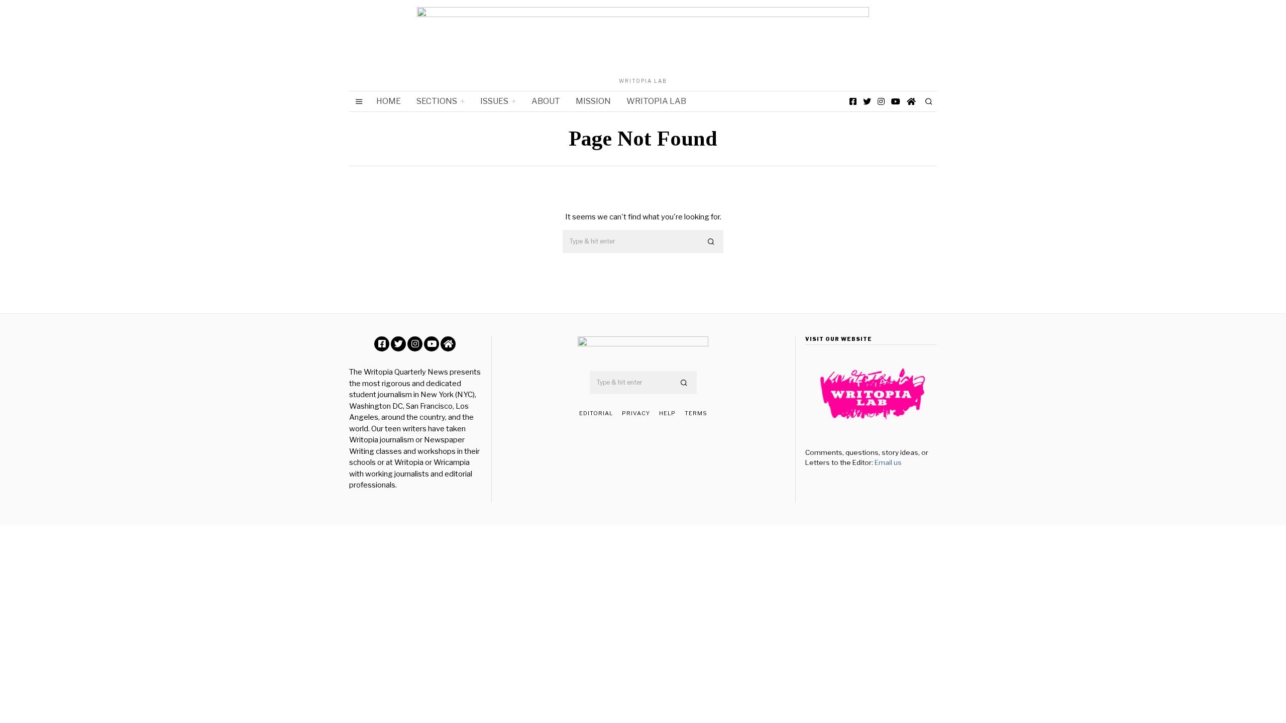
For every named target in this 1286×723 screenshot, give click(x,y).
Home (388, 101)
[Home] (911, 101)
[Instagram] (881, 101)
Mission (593, 101)
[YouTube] (896, 101)
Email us (888, 462)
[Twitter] (867, 101)
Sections (436, 101)
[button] (711, 242)
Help (667, 413)
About (545, 101)
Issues (494, 101)
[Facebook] (853, 101)
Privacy (636, 413)
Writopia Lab (656, 101)
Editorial (596, 413)
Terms (696, 413)
